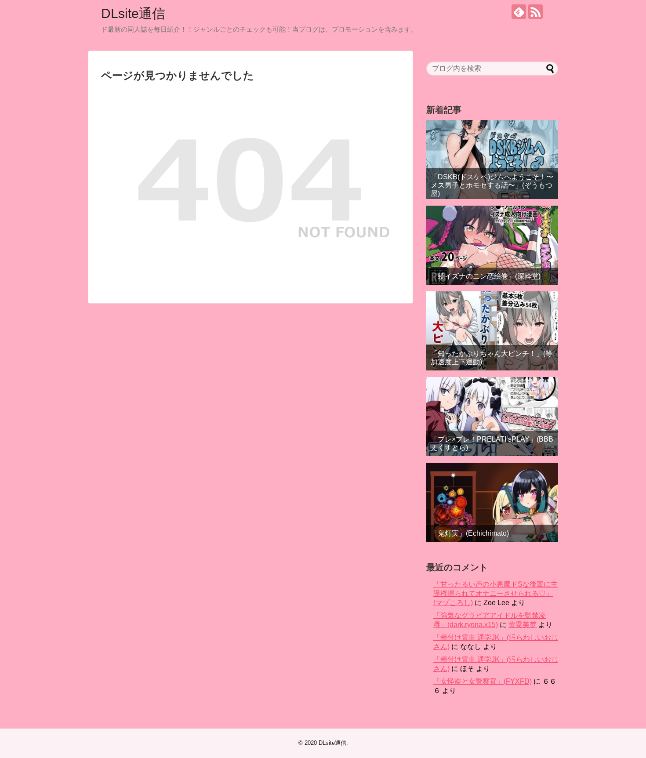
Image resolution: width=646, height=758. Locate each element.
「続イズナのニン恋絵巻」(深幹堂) (486, 276)
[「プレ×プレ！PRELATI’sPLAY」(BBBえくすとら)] (492, 416)
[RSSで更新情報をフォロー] (535, 11)
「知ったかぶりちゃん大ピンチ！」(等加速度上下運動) (491, 358)
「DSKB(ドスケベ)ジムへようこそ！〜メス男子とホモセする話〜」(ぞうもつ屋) (492, 185)
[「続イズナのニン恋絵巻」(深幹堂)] (492, 245)
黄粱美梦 (522, 624)
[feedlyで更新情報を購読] (519, 11)
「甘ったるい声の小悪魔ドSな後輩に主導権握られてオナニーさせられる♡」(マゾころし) (495, 593)
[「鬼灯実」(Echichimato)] (492, 502)
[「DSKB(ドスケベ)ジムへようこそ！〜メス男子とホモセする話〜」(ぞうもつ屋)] (492, 159)
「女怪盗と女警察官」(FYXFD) (482, 681)
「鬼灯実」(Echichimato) (470, 533)
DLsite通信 (133, 13)
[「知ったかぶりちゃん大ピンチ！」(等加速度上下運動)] (492, 330)
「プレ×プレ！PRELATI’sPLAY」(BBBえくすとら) (492, 443)
